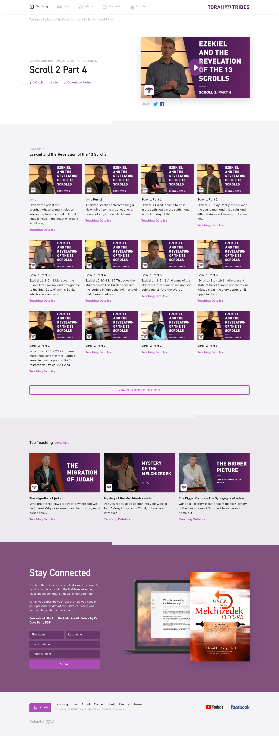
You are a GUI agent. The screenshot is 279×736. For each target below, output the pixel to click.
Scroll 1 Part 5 (151, 275)
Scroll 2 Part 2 (151, 346)
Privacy (124, 704)
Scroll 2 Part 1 (39, 346)
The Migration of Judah (46, 498)
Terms (138, 704)
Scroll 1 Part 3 (39, 275)
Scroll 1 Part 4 (95, 275)
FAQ (112, 704)
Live (75, 704)
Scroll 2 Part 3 (207, 346)
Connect (100, 704)
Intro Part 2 (93, 199)
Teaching (34, 19)
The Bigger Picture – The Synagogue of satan (211, 498)
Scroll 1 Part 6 (207, 275)
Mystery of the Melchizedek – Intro (128, 498)
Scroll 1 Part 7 (95, 346)
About (85, 704)
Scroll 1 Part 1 (151, 199)
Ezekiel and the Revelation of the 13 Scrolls (69, 19)
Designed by (37, 721)
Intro (32, 199)
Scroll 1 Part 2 (207, 199)
